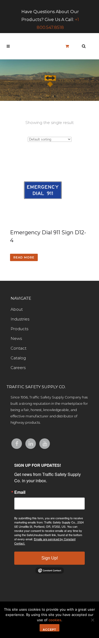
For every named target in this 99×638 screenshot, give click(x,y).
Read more (23, 257)
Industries (20, 319)
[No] (92, 620)
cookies (55, 620)
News (16, 338)
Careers (18, 367)
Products (19, 328)
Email (19, 492)
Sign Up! (49, 558)
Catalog (18, 357)
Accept (49, 629)
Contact (18, 348)
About (17, 309)
